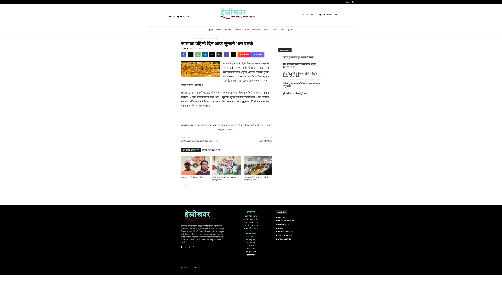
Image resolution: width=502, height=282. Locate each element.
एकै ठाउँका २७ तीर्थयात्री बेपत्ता (295, 93)
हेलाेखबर (186, 48)
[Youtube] (312, 14)
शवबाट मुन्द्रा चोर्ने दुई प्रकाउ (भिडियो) (192, 177)
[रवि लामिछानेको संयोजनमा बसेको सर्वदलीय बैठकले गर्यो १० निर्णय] (258, 165)
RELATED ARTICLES (191, 150)
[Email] (212, 54)
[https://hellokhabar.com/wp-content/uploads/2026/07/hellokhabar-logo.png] (251, 14)
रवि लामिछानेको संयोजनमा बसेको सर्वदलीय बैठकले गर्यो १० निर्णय (300, 75)
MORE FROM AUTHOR (211, 150)
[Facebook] (303, 14)
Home (183, 38)
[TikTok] (189, 247)
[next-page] (187, 185)
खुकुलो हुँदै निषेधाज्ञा (265, 141)
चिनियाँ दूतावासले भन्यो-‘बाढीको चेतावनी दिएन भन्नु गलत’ (301, 84)
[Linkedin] (205, 54)
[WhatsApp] (198, 54)
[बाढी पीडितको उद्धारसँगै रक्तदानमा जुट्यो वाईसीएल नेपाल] (226, 165)
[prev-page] (182, 185)
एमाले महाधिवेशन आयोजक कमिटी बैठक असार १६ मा (199, 141)
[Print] (219, 54)
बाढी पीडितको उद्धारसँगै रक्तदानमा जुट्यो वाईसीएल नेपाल (299, 65)
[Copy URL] (233, 54)
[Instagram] (185, 247)
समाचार (190, 38)
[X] (190, 54)
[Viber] (226, 54)
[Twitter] (307, 14)
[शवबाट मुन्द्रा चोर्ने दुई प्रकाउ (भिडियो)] (195, 165)
